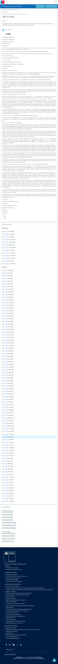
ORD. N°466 (5, 345)
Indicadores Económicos (12, 612)
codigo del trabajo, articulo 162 (8, 538)
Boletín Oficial (9, 633)
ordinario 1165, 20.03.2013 (7, 514)
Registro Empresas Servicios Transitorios (15, 600)
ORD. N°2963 (5, 410)
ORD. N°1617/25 (6, 247)
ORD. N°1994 (5, 335)
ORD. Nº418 (5, 380)
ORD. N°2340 (5, 447)
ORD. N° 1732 (5, 450)
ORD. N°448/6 (5, 250)
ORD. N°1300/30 (6, 258)
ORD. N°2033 (5, 490)
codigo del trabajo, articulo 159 (8, 533)
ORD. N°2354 (5, 361)
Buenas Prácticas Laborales (12, 586)
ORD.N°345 (4, 270)
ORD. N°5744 (5, 426)
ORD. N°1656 (5, 340)
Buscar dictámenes (51, 6)
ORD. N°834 (5, 286)
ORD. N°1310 (5, 496)
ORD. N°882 (5, 378)
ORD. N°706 (5, 318)
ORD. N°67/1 (5, 237)
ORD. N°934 (5, 463)
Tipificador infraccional (11, 631)
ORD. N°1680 (5, 369)
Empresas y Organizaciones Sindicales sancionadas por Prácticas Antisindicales (25, 588)
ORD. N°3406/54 (6, 263)
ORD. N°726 (5, 415)
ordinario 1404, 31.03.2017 (7, 512)
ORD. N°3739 (5, 407)
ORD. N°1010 (5, 310)
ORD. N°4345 (5, 396)
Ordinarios (16, 9)
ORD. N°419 (5, 383)
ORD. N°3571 (5, 501)
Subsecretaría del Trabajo (12, 567)
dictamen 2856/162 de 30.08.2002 (9, 528)
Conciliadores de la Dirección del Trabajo (16, 621)
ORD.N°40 (4, 275)
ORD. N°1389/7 (5, 245)
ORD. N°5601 (5, 388)
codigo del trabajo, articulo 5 (8, 541)
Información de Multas (11, 601)
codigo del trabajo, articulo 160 (8, 536)
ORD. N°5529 (5, 431)
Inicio (2, 9)
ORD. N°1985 (5, 364)
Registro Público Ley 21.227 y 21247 (14, 623)
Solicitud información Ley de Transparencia (16, 576)
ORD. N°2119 (5, 488)
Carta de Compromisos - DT (12, 636)
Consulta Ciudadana (11, 619)
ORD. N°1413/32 (6, 255)
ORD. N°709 (5, 316)
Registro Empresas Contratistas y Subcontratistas (17, 595)
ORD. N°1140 (5, 302)
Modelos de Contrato (11, 628)
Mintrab (8, 566)
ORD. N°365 (5, 351)
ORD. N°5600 (5, 394)
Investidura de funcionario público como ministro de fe (19, 593)
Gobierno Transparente (11, 574)
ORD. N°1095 (5, 308)
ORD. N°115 (5, 332)
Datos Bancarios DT (10, 618)
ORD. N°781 (5, 289)
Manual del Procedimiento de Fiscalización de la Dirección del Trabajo (22, 629)
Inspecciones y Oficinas (18, 658)
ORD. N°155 (5, 359)
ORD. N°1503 (5, 453)
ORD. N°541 (5, 474)
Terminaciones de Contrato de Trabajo (15, 603)
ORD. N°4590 (5, 480)
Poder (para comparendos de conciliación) (16, 634)
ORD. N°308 (5, 329)
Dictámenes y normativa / (8, 9)
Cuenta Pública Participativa (12, 638)
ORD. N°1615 (5, 372)
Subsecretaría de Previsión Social (14, 569)
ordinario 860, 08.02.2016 (7, 517)
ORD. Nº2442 (5, 485)
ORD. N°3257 (5, 442)
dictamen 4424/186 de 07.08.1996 (9, 525)
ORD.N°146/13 (5, 231)
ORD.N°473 (4, 281)
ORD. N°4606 (8, 29)
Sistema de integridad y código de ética (15, 616)
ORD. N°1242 (5, 477)
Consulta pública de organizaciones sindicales (17, 611)
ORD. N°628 (5, 324)
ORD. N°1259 (5, 375)
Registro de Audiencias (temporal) (14, 581)
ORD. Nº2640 (5, 482)
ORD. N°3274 (5, 439)
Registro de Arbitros (11, 598)
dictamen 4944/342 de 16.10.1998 (9, 522)
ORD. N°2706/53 (6, 239)
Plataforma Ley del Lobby (12, 579)
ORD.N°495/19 (5, 234)
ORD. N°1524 (5, 493)
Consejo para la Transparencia (13, 578)
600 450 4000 (18, 657)
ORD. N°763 (5, 402)
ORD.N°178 (4, 284)
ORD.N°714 (4, 278)
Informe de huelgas (10, 591)
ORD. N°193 (5, 356)
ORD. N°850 (5, 471)
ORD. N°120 (5, 418)
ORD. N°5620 (5, 429)
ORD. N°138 (5, 261)
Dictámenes (5, 228)
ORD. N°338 (5, 294)
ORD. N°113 (5, 420)
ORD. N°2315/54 (6, 253)
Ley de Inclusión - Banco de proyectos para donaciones (19, 609)
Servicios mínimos (10, 596)
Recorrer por (40, 6)
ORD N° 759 (5, 404)
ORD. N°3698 (5, 498)
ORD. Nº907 (5, 466)
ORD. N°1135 (5, 300)
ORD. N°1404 (5, 455)
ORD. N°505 (5, 292)
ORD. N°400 (5, 348)
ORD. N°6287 (5, 423)
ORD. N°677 (5, 458)
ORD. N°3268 (5, 445)
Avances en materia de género (13, 614)
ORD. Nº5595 (5, 391)
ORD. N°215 (5, 386)
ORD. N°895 (5, 313)
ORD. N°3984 (5, 399)
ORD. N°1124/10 (6, 242)
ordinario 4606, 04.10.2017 (7, 520)
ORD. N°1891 (5, 367)
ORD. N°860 (5, 469)
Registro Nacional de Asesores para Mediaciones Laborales (20, 605)
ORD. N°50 (4, 461)
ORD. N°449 (5, 326)
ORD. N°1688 (5, 337)
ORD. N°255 (5, 297)
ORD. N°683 (5, 321)
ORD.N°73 (4, 273)
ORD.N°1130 (5, 305)
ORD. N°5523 (5, 434)
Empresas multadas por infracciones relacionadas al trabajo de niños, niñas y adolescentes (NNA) (29, 589)
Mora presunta (9, 607)
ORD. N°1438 (5, 343)
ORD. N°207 (5, 353)
